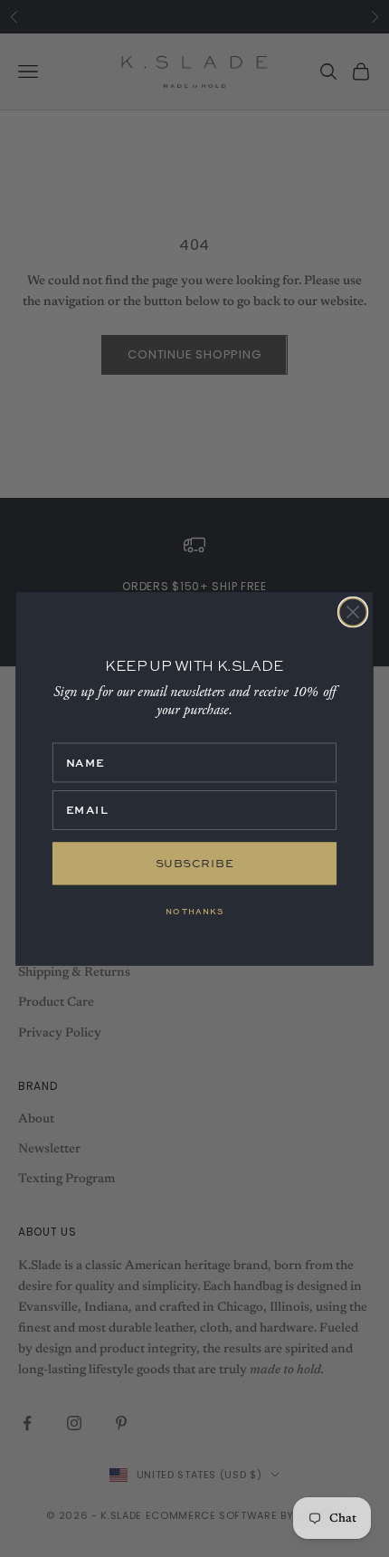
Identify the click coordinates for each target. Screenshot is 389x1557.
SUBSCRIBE (195, 863)
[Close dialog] (353, 612)
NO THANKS (194, 910)
